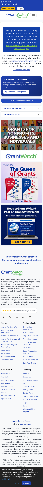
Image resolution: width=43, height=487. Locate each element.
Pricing (25, 383)
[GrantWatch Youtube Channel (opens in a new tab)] (23, 317)
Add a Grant (5, 383)
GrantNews (5, 374)
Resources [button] (6, 370)
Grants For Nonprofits (9, 327)
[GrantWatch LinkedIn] (9, 4)
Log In (20, 9)
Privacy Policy (28, 390)
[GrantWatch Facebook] (2, 4)
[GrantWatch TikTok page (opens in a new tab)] (36, 317)
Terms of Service (29, 386)
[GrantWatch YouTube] (13, 4)
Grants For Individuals (9, 336)
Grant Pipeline (28, 348)
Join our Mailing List (8, 395)
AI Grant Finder (28, 332)
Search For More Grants (21, 70)
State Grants (5, 350)
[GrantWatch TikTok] (20, 4)
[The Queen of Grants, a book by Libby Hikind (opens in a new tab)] (21, 182)
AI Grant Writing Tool (30, 360)
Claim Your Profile (29, 363)
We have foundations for (14, 108)
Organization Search (30, 336)
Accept (26, 483)
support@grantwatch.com (24, 60)
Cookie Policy (6, 479)
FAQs (25, 403)
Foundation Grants (8, 356)
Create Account (8, 9)
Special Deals (6, 398)
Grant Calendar (28, 356)
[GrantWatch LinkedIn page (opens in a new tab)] (16, 317)
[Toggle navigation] (33, 15)
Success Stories (7, 386)
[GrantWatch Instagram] (16, 4)
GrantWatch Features (30, 380)
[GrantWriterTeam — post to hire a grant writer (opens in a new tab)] (21, 225)
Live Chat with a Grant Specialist (23, 101)
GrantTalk (4, 377)
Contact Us (27, 377)
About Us (26, 374)
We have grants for (12, 114)
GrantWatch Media (30, 399)
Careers (26, 406)
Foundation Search (30, 339)
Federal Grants (6, 353)
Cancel (16, 483)
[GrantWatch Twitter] (6, 4)
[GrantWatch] (18, 15)
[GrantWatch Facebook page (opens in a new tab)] (3, 317)
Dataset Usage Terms (30, 396)
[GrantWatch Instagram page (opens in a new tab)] (30, 317)
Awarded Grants (7, 360)
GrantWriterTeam (7, 380)
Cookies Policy (28, 393)
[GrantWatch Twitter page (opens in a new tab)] (10, 317)
